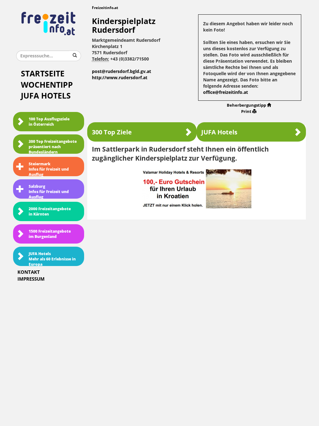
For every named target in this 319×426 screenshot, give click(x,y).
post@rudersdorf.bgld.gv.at (121, 71)
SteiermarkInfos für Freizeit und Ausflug (49, 169)
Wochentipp (47, 85)
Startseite (42, 73)
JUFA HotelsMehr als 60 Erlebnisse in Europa (52, 259)
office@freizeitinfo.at (225, 92)
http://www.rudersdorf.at (119, 77)
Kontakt (28, 272)
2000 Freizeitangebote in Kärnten (50, 211)
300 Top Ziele (112, 132)
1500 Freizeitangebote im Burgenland (50, 234)
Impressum (31, 279)
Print (246, 111)
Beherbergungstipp (246, 105)
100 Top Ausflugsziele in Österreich (49, 122)
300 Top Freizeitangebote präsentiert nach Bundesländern (53, 146)
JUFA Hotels (46, 95)
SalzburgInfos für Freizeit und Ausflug (49, 191)
